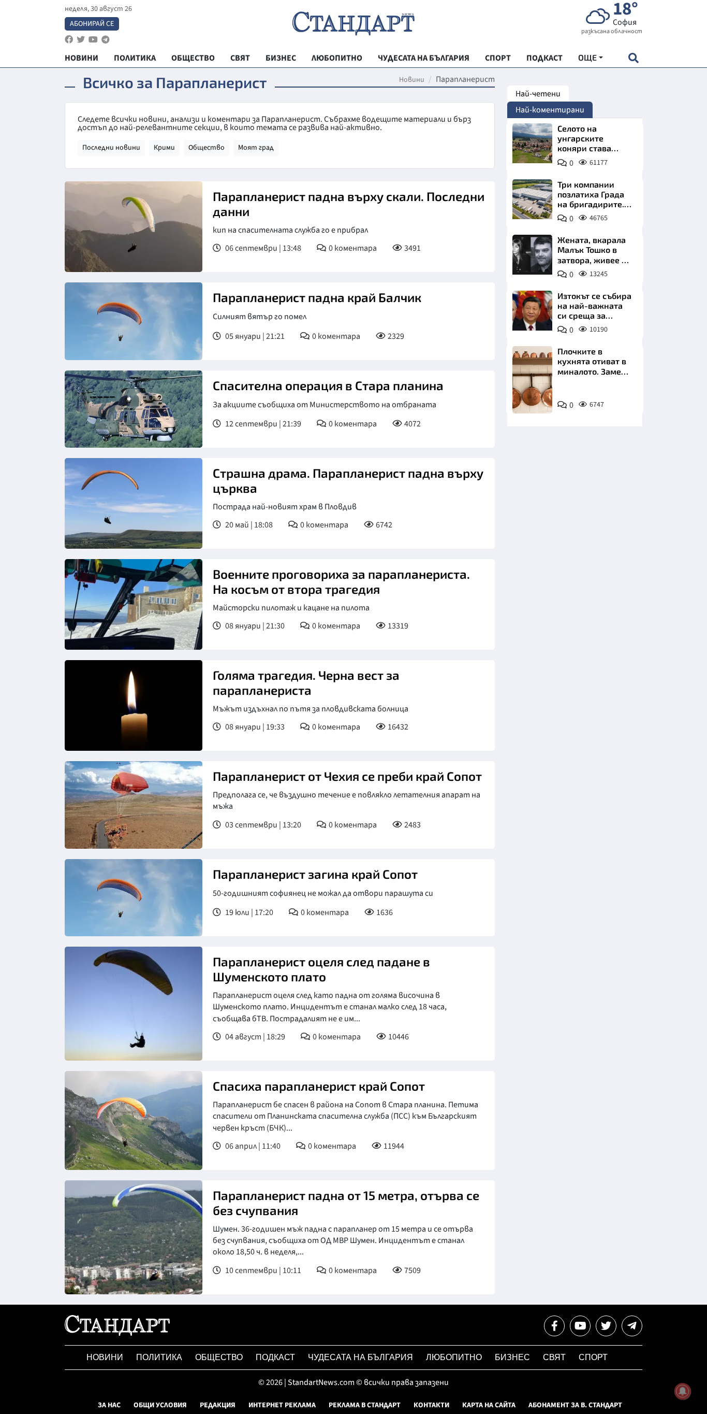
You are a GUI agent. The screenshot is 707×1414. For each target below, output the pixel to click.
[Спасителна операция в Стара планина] (133, 409)
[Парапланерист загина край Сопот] (133, 898)
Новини (411, 80)
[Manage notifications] (682, 1391)
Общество (206, 147)
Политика (159, 1357)
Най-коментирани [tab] (549, 110)
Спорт (593, 1357)
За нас (109, 1405)
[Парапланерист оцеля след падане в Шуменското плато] (133, 1004)
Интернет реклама (282, 1405)
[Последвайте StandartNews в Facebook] (69, 39)
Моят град (256, 147)
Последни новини (111, 147)
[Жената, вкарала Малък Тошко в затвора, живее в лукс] (532, 255)
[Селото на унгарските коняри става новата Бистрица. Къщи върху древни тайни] (532, 143)
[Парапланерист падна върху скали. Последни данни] (133, 226)
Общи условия (160, 1405)
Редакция (217, 1405)
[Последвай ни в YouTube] (580, 1326)
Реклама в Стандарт (365, 1405)
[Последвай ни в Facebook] (554, 1326)
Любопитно (454, 1357)
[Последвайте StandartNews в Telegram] (105, 39)
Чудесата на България (360, 1357)
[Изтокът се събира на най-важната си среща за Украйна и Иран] (532, 311)
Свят (554, 1357)
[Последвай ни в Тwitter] (606, 1326)
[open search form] (633, 57)
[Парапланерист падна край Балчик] (133, 321)
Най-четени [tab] (538, 93)
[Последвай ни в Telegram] (632, 1326)
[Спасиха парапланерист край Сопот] (133, 1120)
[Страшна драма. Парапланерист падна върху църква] (133, 503)
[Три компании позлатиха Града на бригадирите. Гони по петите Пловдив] (532, 199)
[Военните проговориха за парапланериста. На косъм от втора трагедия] (133, 604)
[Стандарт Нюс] (117, 1333)
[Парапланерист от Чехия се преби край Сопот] (133, 805)
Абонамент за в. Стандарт (575, 1405)
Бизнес (512, 1357)
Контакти (431, 1405)
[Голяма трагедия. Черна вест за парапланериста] (133, 705)
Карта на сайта (488, 1405)
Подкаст (275, 1357)
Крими (164, 147)
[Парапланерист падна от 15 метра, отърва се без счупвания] (133, 1237)
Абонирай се (92, 24)
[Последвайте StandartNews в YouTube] (93, 39)
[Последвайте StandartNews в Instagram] (81, 39)
